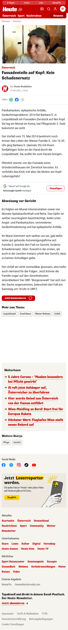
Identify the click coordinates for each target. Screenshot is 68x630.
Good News (25, 313)
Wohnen (23, 566)
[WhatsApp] (11, 99)
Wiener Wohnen (42, 313)
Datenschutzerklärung (14, 619)
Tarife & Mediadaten (28, 613)
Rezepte (52, 561)
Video (16, 571)
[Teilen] (22, 99)
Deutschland (41, 520)
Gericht (17, 442)
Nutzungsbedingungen (41, 619)
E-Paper (11, 2)
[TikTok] (26, 464)
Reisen (6, 571)
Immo (26, 2)
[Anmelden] (55, 9)
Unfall (57, 313)
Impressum (8, 613)
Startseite (6, 21)
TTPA (44, 613)
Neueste (58, 15)
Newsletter (9, 531)
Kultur (25, 543)
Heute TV (43, 548)
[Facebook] (17, 99)
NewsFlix (57, 2)
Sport (21, 15)
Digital (36, 543)
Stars (5, 543)
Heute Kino (27, 548)
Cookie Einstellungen (13, 624)
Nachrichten (9, 525)
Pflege (6, 442)
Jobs (41, 2)
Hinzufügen (56, 188)
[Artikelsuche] (48, 9)
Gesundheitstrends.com (27, 584)
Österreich (9, 15)
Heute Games (10, 548)
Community (37, 525)
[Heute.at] (10, 9)
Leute (15, 543)
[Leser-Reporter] (42, 9)
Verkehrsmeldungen (43, 566)
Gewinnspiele (36, 561)
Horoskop (49, 543)
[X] (11, 464)
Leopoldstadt (9, 313)
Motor (62, 566)
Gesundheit (8, 566)
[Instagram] (19, 464)
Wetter (51, 525)
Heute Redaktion (23, 86)
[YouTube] (34, 464)
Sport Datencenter (13, 561)
